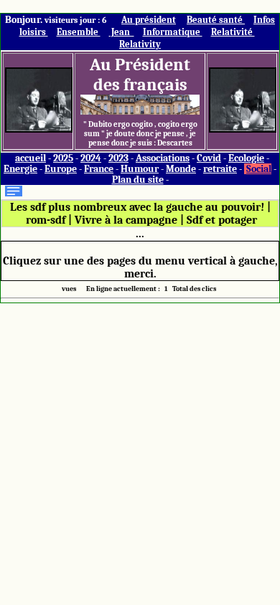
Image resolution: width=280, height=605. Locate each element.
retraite (220, 168)
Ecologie (246, 158)
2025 (63, 158)
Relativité (233, 32)
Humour (140, 168)
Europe (61, 168)
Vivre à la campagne (126, 220)
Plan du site (138, 179)
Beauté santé (216, 19)
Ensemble (79, 32)
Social (258, 168)
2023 (118, 158)
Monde (181, 168)
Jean (121, 32)
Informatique (172, 32)
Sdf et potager (222, 220)
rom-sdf (45, 220)
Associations (163, 158)
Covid (209, 158)
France (98, 168)
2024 (90, 158)
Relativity (140, 44)
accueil (30, 158)
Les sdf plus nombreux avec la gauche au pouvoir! (137, 207)
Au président (148, 19)
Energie (20, 168)
